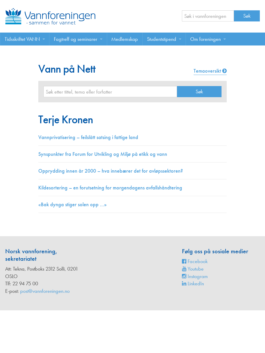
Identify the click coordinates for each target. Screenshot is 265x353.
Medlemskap (124, 39)
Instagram (197, 276)
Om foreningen (205, 39)
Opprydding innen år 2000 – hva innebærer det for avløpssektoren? (110, 170)
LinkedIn (195, 283)
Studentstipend (161, 39)
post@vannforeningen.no (45, 291)
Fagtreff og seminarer (75, 39)
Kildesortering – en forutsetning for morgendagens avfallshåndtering (110, 187)
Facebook (197, 261)
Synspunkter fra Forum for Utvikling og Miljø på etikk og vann (102, 154)
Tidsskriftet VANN (22, 39)
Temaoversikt (208, 70)
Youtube (195, 268)
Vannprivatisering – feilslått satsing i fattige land (88, 137)
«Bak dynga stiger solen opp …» (72, 204)
